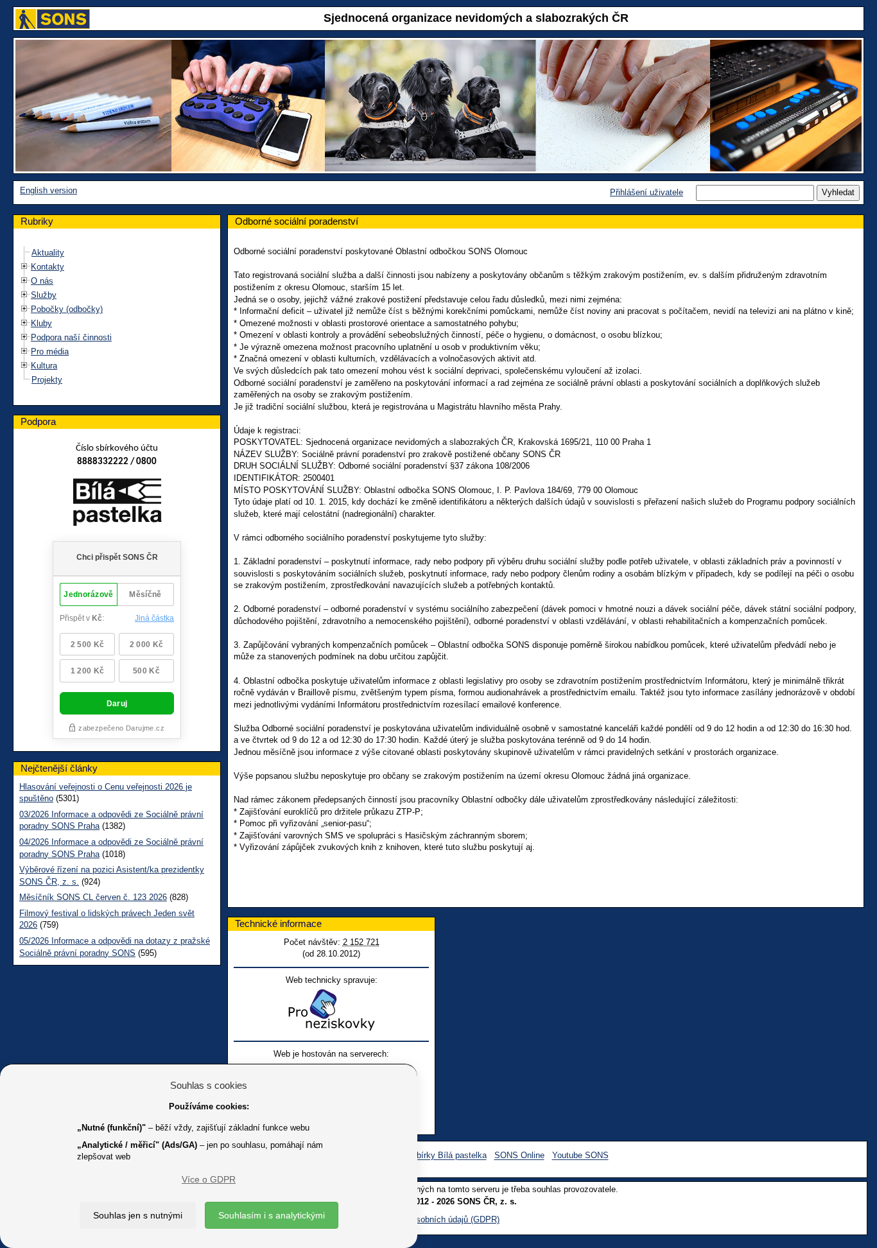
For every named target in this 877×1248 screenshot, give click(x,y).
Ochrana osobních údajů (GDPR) (438, 1219)
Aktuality (47, 252)
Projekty (46, 380)
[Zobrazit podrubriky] (24, 267)
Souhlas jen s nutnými (137, 1215)
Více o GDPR (209, 1179)
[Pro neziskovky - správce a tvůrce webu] (331, 1009)
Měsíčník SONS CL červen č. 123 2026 (93, 897)
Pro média (50, 351)
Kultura (44, 365)
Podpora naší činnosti (71, 337)
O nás (42, 281)
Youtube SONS (580, 1156)
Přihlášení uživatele (646, 192)
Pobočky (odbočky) (67, 309)
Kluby (41, 323)
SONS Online (519, 1156)
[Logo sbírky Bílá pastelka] (117, 505)
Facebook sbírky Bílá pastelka (430, 1156)
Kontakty (47, 267)
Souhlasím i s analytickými (271, 1215)
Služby (43, 295)
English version (48, 190)
